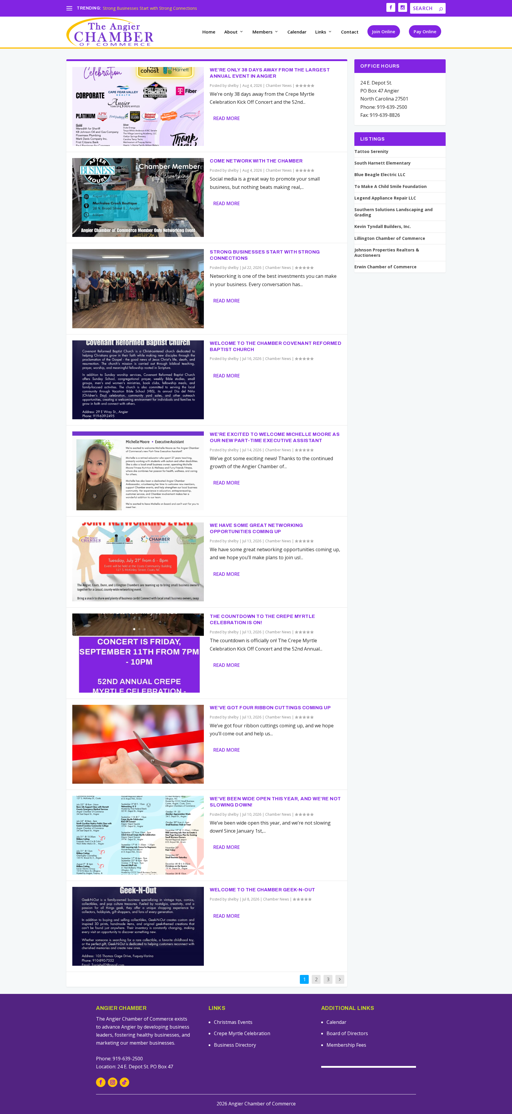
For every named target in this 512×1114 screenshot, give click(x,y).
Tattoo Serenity (371, 151)
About (231, 32)
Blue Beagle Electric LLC (379, 174)
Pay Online (425, 31)
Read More (226, 118)
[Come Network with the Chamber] (138, 197)
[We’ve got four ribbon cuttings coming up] (138, 744)
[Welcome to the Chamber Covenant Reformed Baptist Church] (138, 379)
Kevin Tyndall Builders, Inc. (382, 226)
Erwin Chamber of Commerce (385, 267)
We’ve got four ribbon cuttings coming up (270, 707)
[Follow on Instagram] (112, 1082)
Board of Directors (347, 1033)
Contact (350, 32)
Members (262, 32)
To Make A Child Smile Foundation (390, 186)
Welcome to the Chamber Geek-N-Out (262, 889)
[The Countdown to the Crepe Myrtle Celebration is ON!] (138, 652)
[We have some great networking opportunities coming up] (138, 561)
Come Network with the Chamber (256, 160)
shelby (233, 85)
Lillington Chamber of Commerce (389, 238)
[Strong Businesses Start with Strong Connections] (138, 288)
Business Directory (235, 1045)
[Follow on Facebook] (100, 1082)
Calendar (296, 32)
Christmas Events (233, 1022)
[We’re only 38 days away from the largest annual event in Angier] (138, 106)
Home (208, 32)
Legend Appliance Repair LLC (385, 198)
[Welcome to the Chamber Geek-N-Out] (138, 926)
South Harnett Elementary (382, 163)
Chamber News (279, 85)
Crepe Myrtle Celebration (242, 1033)
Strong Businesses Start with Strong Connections (150, 8)
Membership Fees (346, 1045)
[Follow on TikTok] (124, 1082)
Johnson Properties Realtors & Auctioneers (386, 252)
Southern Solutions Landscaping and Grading (393, 212)
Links (320, 32)
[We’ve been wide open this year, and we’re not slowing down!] (138, 835)
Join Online (383, 31)
